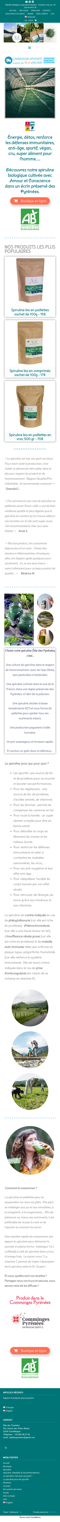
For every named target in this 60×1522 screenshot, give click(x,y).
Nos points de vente (15, 14)
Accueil (13, 10)
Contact (47, 10)
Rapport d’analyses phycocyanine (18, 1398)
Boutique (23, 10)
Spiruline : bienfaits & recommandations (21, 1472)
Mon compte (42, 14)
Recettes (7, 1482)
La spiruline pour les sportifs (16, 1479)
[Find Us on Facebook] (30, 2)
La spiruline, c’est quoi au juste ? (17, 1476)
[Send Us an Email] (26, 2)
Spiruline (35, 10)
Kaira (20, 1512)
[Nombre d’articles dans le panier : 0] (5, 1447)
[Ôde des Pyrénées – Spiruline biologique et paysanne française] (30, 33)
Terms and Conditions (30, 1517)
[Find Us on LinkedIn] (33, 2)
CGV (52, 14)
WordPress (52, 1512)
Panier (31, 14)
